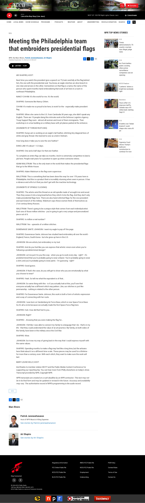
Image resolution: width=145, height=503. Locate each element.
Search (122, 22)
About (80, 22)
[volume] (16, 15)
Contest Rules (112, 467)
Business (122, 100)
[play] (9, 15)
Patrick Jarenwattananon (34, 58)
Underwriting (93, 22)
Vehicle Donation (109, 22)
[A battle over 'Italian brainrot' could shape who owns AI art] (111, 124)
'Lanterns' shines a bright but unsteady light (126, 89)
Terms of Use (112, 472)
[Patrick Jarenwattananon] (13, 421)
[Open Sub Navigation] (52, 22)
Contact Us (111, 477)
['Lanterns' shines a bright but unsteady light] (111, 87)
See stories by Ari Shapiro (32, 437)
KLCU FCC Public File (58, 477)
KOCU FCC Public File (87, 467)
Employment (84, 472)
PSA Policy (111, 463)
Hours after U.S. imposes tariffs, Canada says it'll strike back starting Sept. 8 (126, 107)
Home (9, 22)
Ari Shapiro (48, 58)
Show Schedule (32, 22)
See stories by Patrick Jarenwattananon (38, 423)
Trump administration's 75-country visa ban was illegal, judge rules (126, 47)
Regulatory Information (60, 463)
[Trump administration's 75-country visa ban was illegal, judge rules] (111, 43)
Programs (45, 22)
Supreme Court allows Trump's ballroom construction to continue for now (125, 147)
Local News (18, 22)
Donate (133, 5)
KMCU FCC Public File (87, 463)
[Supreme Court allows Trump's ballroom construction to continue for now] (111, 143)
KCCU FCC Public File (59, 472)
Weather (71, 22)
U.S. (10, 33)
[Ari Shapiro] (13, 439)
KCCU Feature (124, 83)
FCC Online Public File (59, 467)
